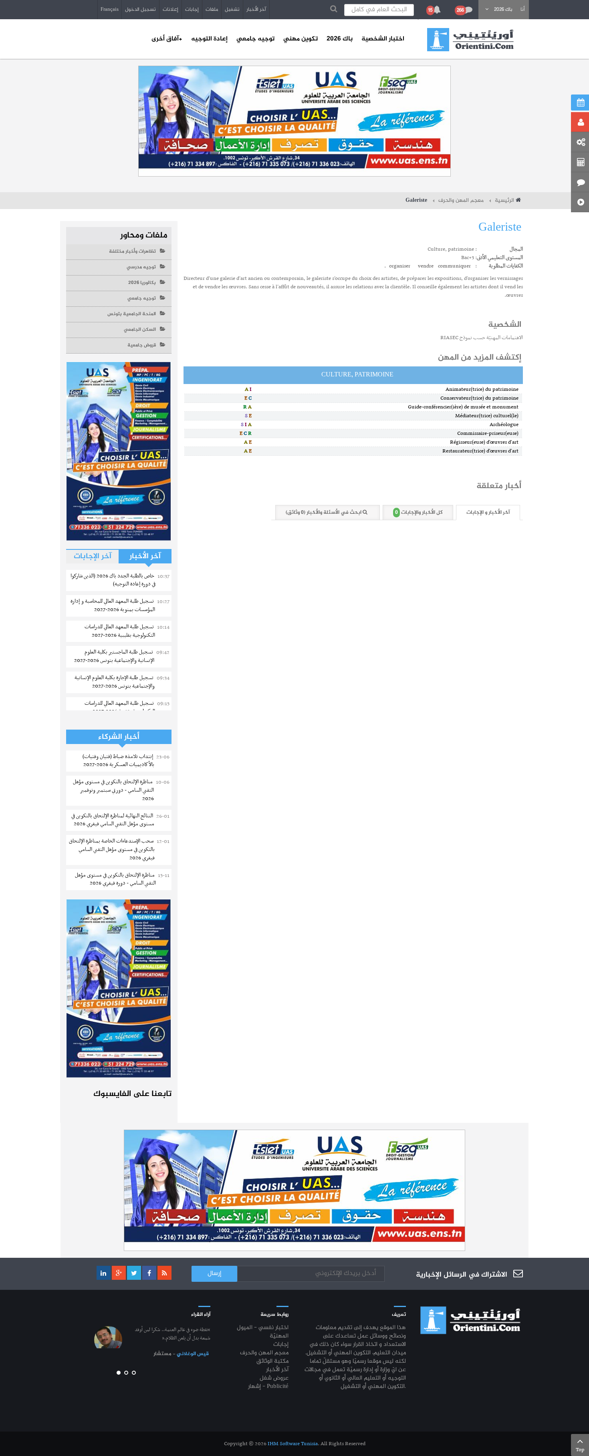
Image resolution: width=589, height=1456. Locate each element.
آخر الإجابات (92, 556)
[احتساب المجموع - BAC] (580, 162)
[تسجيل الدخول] (580, 122)
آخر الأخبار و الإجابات (488, 512)
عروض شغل (274, 1378)
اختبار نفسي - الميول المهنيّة (262, 1332)
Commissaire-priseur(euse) (489, 433)
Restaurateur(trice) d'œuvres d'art (482, 451)
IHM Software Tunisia (293, 1443)
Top (580, 1449)
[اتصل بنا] (580, 182)
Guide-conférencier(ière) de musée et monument (465, 407)
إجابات (192, 9)
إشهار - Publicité (268, 1387)
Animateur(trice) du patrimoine (484, 389)
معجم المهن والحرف (461, 200)
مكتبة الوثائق (272, 1361)
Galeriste (499, 228)
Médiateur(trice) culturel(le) (488, 415)
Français (110, 9)
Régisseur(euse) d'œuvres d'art (486, 442)
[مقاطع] (580, 202)
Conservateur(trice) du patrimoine (481, 398)
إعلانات (170, 9)
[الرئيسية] (470, 39)
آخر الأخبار (256, 9)
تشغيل (232, 9)
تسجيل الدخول (140, 9)
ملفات (212, 9)
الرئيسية (504, 200)
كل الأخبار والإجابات (419, 512)
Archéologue (506, 424)
